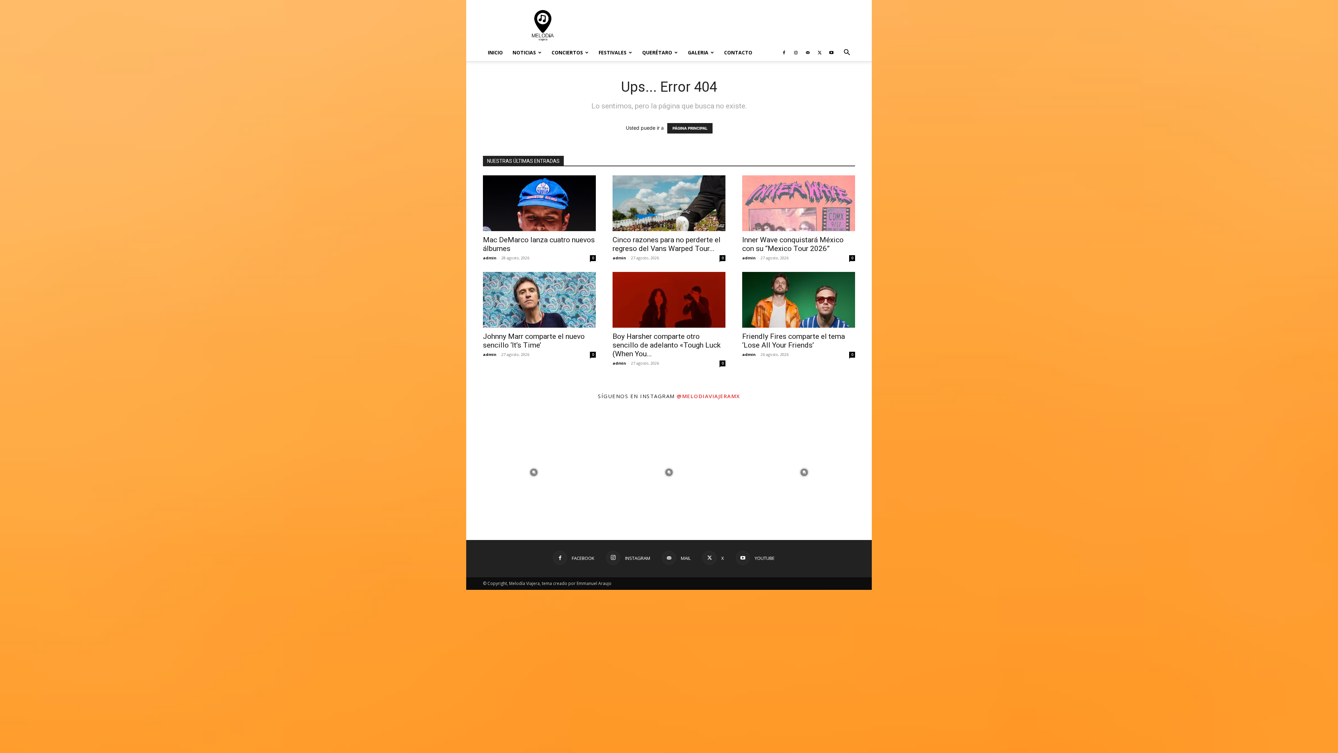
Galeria (698, 52)
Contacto (738, 52)
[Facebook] (784, 52)
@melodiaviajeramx (708, 396)
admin (490, 257)
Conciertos (567, 52)
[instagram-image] (533, 472)
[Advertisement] (728, 25)
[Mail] (807, 52)
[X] (819, 52)
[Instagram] (796, 52)
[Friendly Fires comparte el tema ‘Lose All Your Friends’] (798, 300)
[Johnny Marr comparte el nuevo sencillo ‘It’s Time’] (539, 300)
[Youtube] (831, 52)
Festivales (612, 52)
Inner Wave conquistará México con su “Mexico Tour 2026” (793, 244)
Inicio (495, 52)
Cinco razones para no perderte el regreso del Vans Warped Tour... (667, 244)
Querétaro (657, 52)
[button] (846, 53)
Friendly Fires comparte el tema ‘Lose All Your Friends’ (793, 340)
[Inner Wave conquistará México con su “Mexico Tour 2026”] (798, 203)
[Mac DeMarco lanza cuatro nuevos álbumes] (539, 203)
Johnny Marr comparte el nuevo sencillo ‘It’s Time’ (534, 340)
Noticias (524, 52)
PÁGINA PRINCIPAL (689, 128)
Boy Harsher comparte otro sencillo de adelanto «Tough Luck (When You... (667, 345)
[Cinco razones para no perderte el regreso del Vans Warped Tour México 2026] (669, 203)
